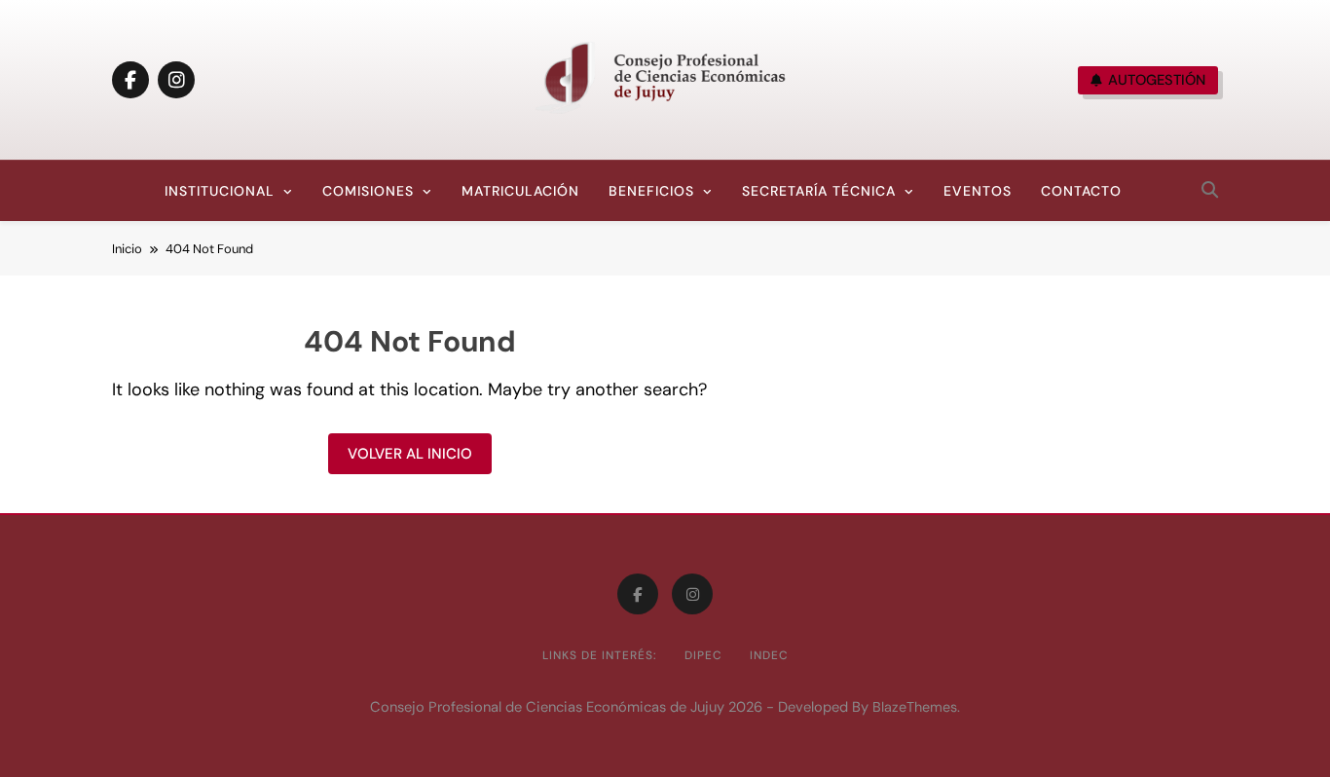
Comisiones (368, 191)
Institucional (220, 191)
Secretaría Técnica (819, 191)
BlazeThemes (914, 707)
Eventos (977, 191)
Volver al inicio (410, 453)
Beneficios (651, 191)
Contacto (1081, 191)
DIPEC (703, 655)
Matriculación (520, 191)
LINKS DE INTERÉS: (599, 655)
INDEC (769, 655)
